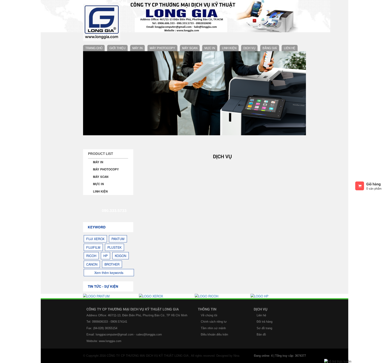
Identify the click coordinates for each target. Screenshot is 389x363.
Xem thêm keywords (108, 272)
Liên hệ (289, 48)
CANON (91, 264)
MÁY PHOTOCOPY (162, 48)
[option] (111, 296)
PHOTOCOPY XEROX (164, 55)
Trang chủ (93, 48)
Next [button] (300, 93)
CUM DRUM (230, 65)
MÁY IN (137, 48)
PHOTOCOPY (231, 74)
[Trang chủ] (101, 20)
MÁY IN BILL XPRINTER (148, 139)
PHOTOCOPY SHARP (164, 111)
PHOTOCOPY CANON (164, 92)
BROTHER (112, 264)
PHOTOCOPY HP (161, 83)
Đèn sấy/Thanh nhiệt (238, 102)
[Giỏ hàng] (359, 186)
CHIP (225, 139)
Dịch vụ (249, 48)
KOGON (120, 255)
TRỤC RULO (230, 120)
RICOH (91, 255)
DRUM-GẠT (229, 148)
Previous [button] (89, 93)
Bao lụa (228, 92)
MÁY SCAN (189, 48)
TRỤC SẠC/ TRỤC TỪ (236, 129)
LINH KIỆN (229, 48)
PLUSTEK (114, 247)
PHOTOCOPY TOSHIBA (166, 102)
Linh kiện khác (233, 157)
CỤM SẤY (228, 111)
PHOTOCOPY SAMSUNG (167, 120)
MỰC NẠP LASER (216, 176)
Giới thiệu (117, 48)
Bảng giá (269, 48)
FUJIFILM (93, 247)
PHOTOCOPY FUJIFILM (166, 65)
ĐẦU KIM (228, 83)
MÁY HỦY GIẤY (160, 129)
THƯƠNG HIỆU (214, 166)
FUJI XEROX (95, 239)
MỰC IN (209, 48)
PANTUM (117, 239)
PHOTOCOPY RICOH (164, 74)
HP (105, 255)
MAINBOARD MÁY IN (236, 55)
